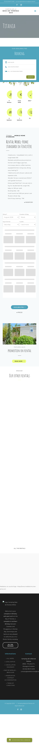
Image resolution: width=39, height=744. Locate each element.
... (10, 446)
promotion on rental (19, 350)
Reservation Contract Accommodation (10, 678)
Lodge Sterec (29, 494)
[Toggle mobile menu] (35, 11)
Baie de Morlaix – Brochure (10, 671)
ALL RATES (10, 658)
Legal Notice (10, 661)
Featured (17, 347)
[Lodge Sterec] (28, 464)
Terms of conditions (10, 684)
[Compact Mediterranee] (28, 385)
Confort (10, 408)
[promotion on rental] (19, 333)
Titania (11, 413)
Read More (18, 361)
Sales (23, 347)
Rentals (10, 410)
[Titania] (10, 385)
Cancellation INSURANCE (11, 666)
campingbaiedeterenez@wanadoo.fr (25, 1)
